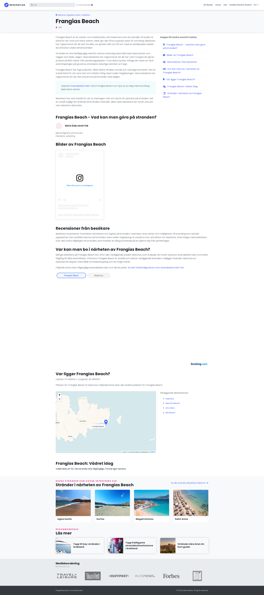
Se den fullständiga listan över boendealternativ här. (156, 267)
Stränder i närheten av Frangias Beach (182, 95)
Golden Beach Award (240, 4)
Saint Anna (181, 519)
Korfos (100, 519)
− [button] (59, 399)
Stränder (208, 4)
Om (225, 4)
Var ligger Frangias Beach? (180, 79)
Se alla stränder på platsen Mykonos (188, 483)
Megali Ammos (144, 519)
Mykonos (98, 275)
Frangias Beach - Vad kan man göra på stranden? (184, 46)
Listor (218, 4)
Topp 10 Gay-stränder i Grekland (86, 545)
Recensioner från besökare (182, 62)
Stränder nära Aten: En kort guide (191, 545)
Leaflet (124, 452)
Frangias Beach (71, 275)
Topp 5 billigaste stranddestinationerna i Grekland (139, 545)
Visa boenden (84, 5)
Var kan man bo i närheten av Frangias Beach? (181, 70)
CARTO (152, 452)
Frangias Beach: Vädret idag (182, 86)
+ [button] (59, 395)
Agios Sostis (64, 519)
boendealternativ (80, 85)
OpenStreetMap (134, 452)
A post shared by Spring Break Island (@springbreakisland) (83, 215)
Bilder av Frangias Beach (179, 55)
